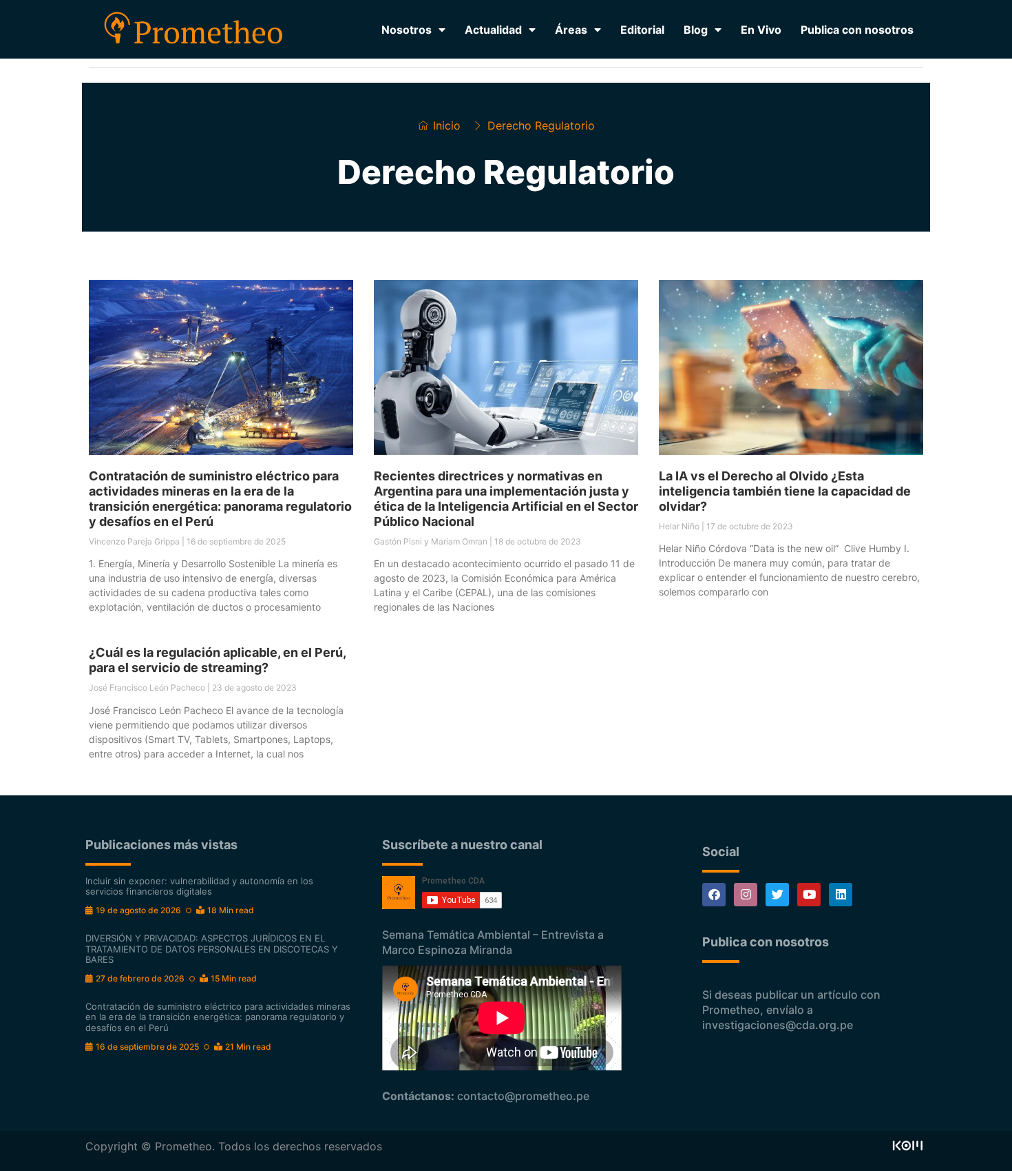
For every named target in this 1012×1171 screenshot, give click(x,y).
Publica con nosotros (857, 30)
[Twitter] (777, 894)
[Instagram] (745, 894)
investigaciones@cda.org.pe (777, 1025)
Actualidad (493, 30)
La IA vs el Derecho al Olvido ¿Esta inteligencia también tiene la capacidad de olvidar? (785, 491)
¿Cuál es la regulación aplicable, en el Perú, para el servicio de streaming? (217, 660)
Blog (696, 30)
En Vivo (761, 30)
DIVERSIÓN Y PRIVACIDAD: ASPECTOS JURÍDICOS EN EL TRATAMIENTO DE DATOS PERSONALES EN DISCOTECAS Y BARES (211, 949)
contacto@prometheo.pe (523, 1096)
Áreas (571, 30)
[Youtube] (809, 894)
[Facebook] (714, 894)
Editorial (642, 30)
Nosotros (406, 30)
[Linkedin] (840, 894)
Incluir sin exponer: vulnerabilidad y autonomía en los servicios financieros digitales (199, 886)
